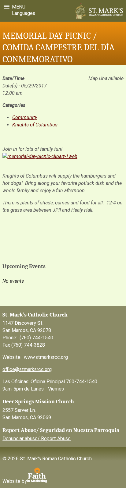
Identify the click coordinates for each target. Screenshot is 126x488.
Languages (22, 13)
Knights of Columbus (34, 125)
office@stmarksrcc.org (27, 369)
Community (24, 117)
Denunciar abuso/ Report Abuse (36, 438)
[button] (13, 7)
